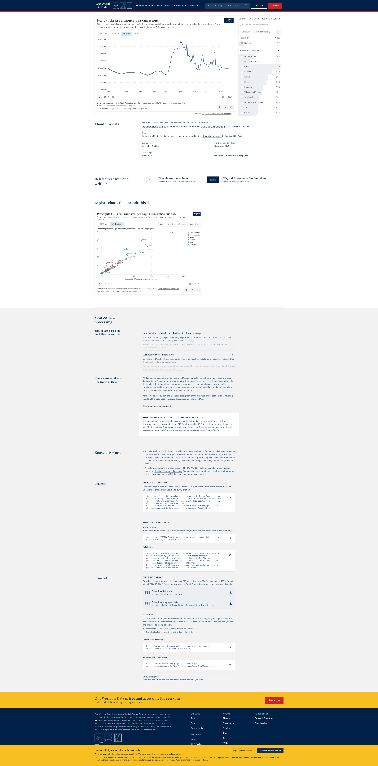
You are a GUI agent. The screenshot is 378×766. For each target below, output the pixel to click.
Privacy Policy (175, 760)
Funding (226, 728)
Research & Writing (264, 718)
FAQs (140, 730)
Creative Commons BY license (168, 471)
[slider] (113, 97)
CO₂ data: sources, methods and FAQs (217, 114)
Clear (277, 38)
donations (133, 754)
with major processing (212, 136)
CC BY (144, 108)
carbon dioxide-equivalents (213, 127)
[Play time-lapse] (99, 97)
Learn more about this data (174, 103)
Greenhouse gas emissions (154, 127)
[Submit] (245, 5)
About (192, 6)
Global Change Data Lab (136, 714)
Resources (179, 6)
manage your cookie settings (195, 760)
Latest (168, 6)
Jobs (225, 738)
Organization (228, 723)
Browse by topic (146, 6)
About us (227, 718)
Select (174, 224)
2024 (230, 97)
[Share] (225, 107)
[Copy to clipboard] (227, 497)
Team (225, 733)
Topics (193, 718)
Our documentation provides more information (178, 622)
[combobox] (227, 6)
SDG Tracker (196, 744)
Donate (275, 6)
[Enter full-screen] (231, 107)
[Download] (219, 107)
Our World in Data (103, 5)
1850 (106, 97)
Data (159, 6)
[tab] (103, 34)
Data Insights (197, 728)
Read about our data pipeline (156, 406)
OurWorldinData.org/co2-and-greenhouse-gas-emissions (119, 108)
